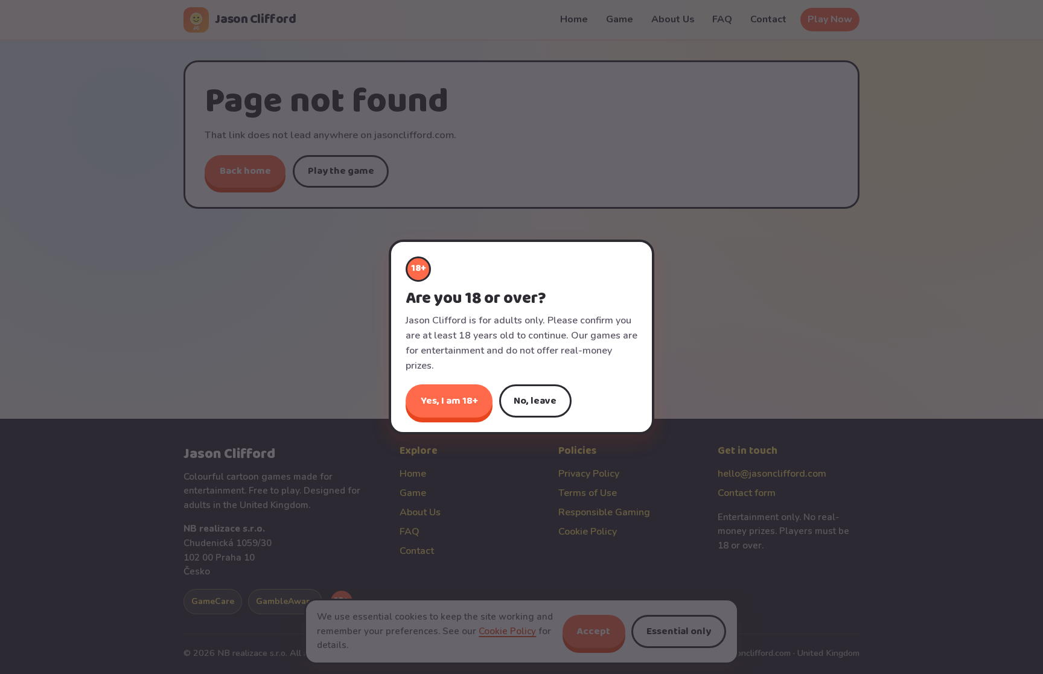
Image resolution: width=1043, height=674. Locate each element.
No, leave (535, 401)
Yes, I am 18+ (449, 401)
